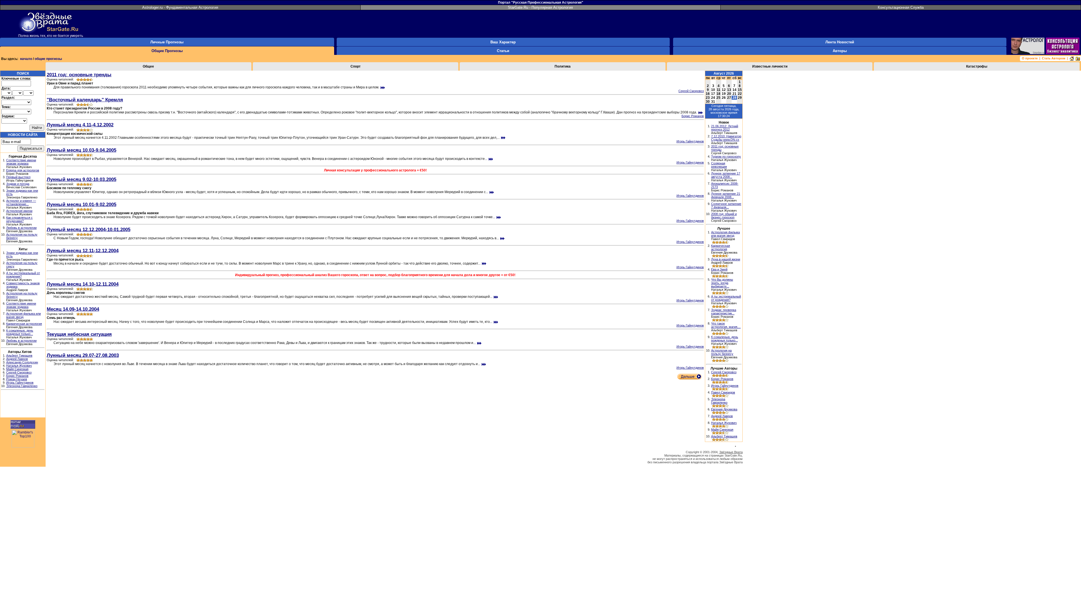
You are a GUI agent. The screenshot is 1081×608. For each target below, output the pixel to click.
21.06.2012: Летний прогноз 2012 (724, 127)
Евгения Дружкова (724, 409)
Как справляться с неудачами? (19, 219)
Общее (148, 66)
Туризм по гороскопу (726, 156)
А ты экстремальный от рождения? (726, 298)
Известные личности (769, 66)
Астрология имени (19, 211)
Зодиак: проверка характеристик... (723, 311)
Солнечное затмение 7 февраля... (726, 205)
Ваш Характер (503, 42)
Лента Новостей (839, 42)
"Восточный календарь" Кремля (85, 99)
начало (26, 59)
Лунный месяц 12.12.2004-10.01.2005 (88, 229)
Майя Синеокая (17, 369)
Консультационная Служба (901, 7)
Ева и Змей (719, 269)
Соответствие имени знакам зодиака (21, 161)
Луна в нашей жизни (725, 259)
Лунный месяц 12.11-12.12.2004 (83, 250)
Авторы (840, 51)
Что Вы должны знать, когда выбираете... (722, 283)
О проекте (1030, 58)
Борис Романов (17, 375)
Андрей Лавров (17, 359)
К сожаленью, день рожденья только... (19, 332)
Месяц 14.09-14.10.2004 (73, 309)
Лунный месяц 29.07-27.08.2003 (83, 355)
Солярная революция (719, 165)
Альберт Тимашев (19, 355)
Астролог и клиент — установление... (21, 202)
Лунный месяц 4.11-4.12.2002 (80, 125)
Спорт (355, 66)
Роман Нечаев (16, 379)
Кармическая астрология (24, 323)
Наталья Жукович (19, 365)
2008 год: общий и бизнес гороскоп (724, 215)
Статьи (503, 51)
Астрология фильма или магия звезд (725, 234)
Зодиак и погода (17, 183)
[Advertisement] (23, 404)
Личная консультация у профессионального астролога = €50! (375, 170)
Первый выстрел (18, 177)
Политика (563, 66)
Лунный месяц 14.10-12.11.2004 (83, 284)
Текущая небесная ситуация (79, 334)
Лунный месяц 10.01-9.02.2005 (81, 204)
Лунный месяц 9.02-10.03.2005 (81, 179)
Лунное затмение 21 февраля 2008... (725, 195)
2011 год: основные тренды (79, 74)
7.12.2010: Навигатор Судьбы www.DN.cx (726, 138)
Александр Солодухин (22, 362)
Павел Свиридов (723, 392)
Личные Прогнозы (167, 42)
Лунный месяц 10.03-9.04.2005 (81, 150)
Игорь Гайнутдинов (19, 382)
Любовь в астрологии (21, 227)
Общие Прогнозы (167, 51)
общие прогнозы (48, 59)
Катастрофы (976, 66)
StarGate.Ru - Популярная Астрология (540, 7)
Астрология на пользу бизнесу (722, 352)
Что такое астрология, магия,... (726, 325)
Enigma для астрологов (22, 170)
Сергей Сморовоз (19, 372)
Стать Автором (1053, 58)
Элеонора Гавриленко (21, 386)
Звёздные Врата (731, 452)
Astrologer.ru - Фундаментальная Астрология (180, 7)
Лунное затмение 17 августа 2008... (725, 175)
